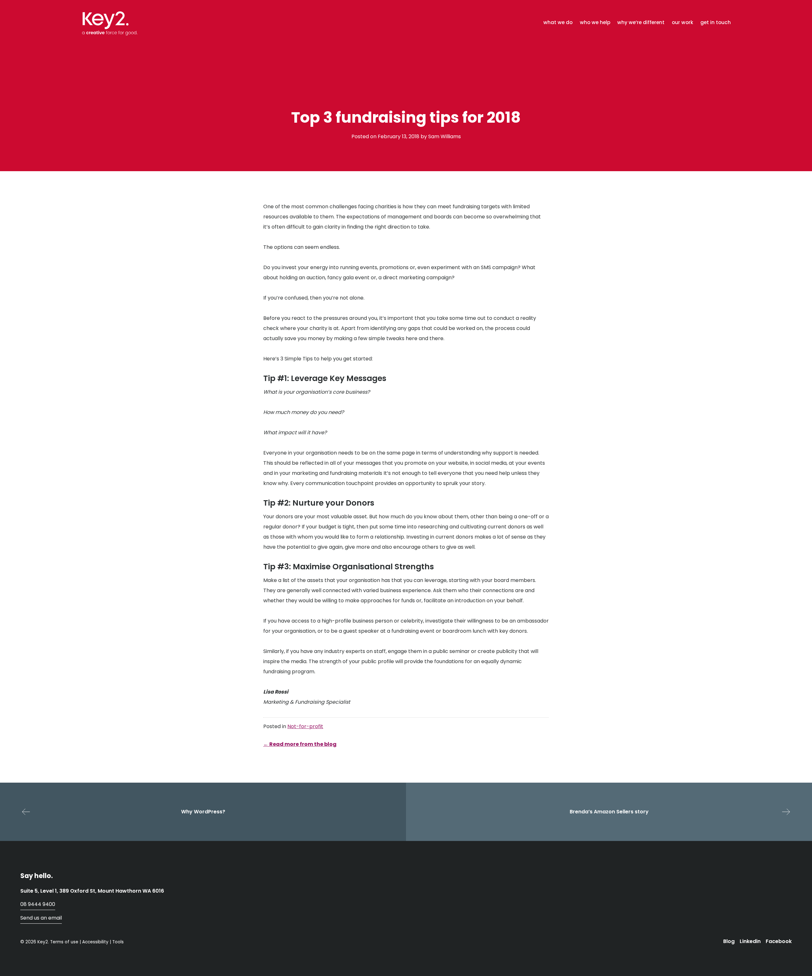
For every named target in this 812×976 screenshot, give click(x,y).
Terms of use (64, 942)
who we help (595, 22)
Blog (729, 941)
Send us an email (41, 917)
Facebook (779, 941)
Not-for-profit (305, 726)
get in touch (715, 22)
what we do (558, 22)
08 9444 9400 (37, 904)
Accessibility (95, 942)
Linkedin (750, 941)
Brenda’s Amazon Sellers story (609, 811)
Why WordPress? (203, 811)
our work (682, 22)
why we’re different (641, 22)
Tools (118, 942)
